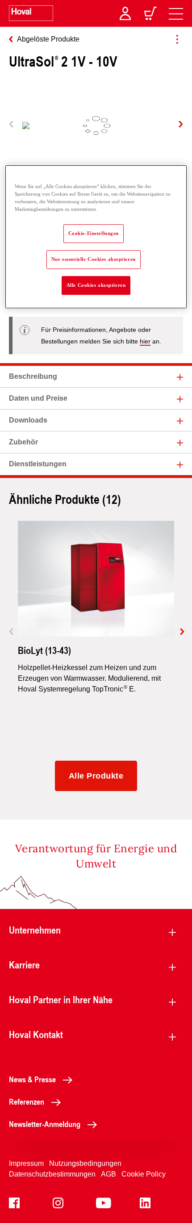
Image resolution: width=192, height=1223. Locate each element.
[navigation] (176, 13)
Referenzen (26, 1101)
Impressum (26, 1163)
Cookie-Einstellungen (93, 233)
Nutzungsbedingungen (85, 1163)
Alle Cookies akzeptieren (96, 285)
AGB (108, 1174)
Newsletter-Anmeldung (44, 1124)
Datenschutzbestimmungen (52, 1174)
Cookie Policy (143, 1174)
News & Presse (32, 1079)
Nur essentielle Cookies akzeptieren (93, 259)
